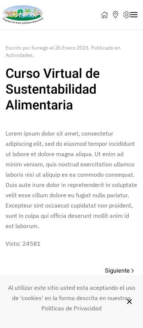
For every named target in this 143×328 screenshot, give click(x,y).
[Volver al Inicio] (22, 14)
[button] (104, 14)
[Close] (129, 301)
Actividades (19, 55)
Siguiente (117, 270)
